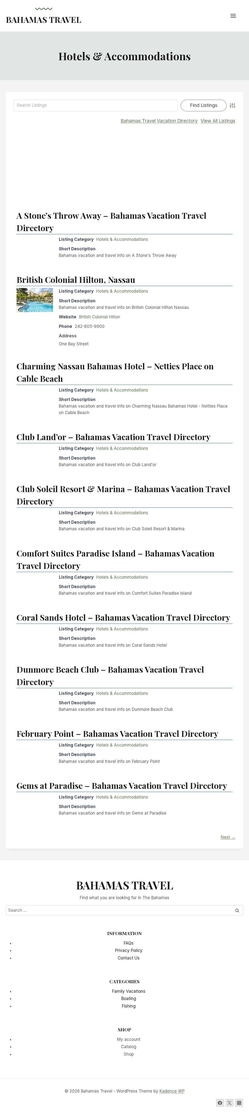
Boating (128, 998)
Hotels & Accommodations (122, 239)
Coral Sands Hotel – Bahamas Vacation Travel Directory (123, 617)
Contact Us (129, 958)
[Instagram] (239, 1103)
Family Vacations (128, 991)
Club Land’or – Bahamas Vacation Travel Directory (114, 436)
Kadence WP (172, 1091)
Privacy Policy (128, 950)
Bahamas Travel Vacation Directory (159, 121)
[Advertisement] (124, 164)
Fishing (129, 1006)
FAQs (128, 943)
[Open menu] (235, 15)
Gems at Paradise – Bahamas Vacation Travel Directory (122, 785)
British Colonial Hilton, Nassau (76, 279)
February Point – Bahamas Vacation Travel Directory (117, 733)
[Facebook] (220, 1103)
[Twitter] (229, 1103)
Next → (228, 837)
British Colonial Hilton (99, 316)
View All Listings (218, 121)
